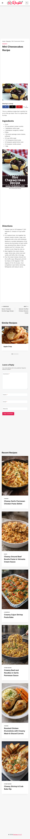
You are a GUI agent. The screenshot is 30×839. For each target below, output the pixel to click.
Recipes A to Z (17, 834)
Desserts (4, 43)
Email (5, 401)
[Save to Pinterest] (19, 106)
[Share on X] (12, 106)
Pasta (5, 554)
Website (5, 408)
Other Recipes (8, 667)
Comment (6, 374)
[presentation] (15, 476)
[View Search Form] (26, 3)
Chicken (6, 498)
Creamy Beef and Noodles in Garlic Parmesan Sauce (11, 672)
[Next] (25, 339)
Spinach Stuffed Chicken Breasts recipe (23, 310)
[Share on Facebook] (5, 106)
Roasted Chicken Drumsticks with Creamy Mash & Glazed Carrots (14, 731)
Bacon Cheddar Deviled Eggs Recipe (8, 309)
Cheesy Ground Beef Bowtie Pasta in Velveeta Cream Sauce (14, 559)
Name (5, 394)
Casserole (7, 612)
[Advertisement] (15, 23)
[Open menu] (3, 3)
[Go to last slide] (4, 339)
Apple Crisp (7, 346)
